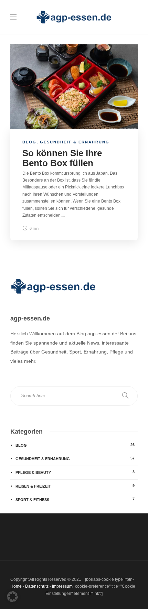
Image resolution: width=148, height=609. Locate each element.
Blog (29, 142)
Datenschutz (37, 586)
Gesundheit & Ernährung (74, 142)
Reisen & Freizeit (75, 485)
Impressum (62, 586)
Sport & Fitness (75, 499)
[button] (12, 596)
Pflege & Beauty (75, 472)
